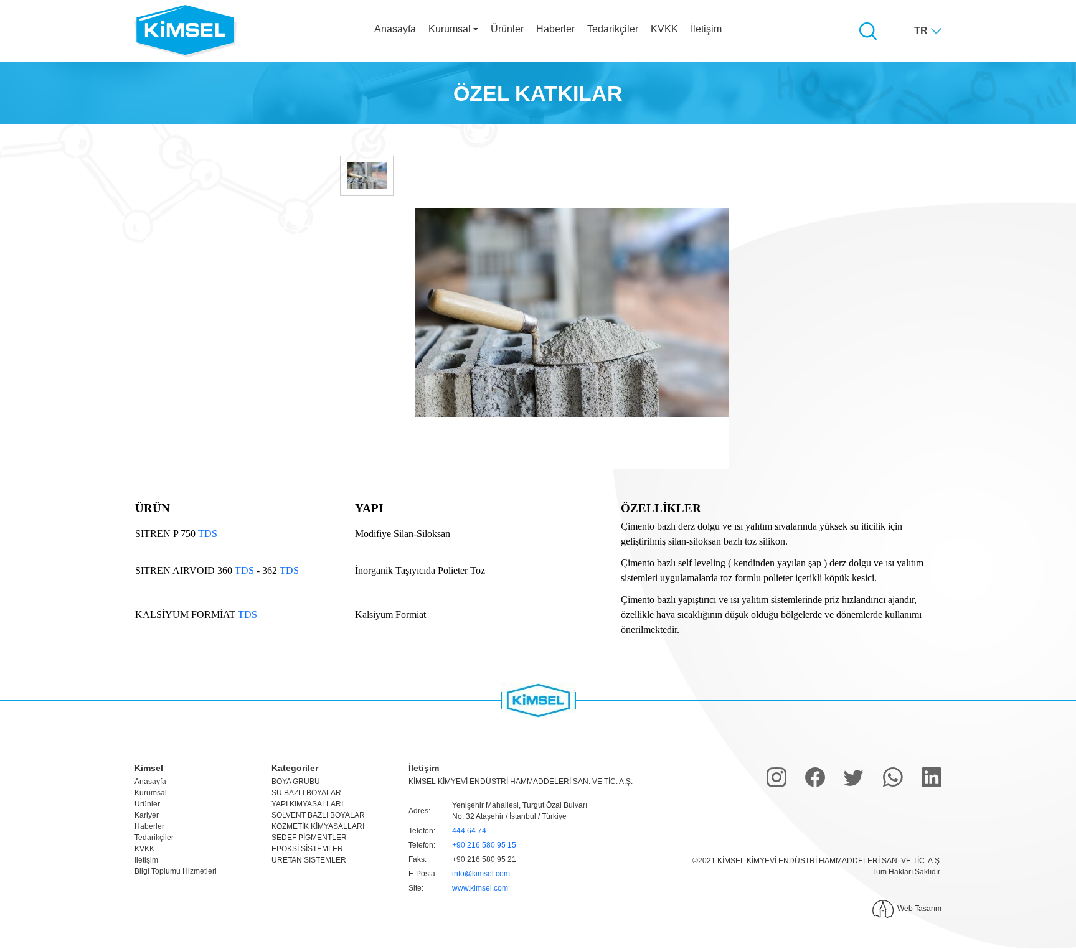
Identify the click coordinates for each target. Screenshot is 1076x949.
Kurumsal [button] (449, 29)
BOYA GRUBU (295, 781)
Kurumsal (150, 792)
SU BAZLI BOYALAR (306, 792)
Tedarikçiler (612, 29)
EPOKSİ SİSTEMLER (307, 848)
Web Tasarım (919, 908)
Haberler (555, 29)
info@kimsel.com (481, 873)
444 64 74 (469, 830)
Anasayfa (395, 29)
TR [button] (921, 31)
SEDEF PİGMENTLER (309, 837)
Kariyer (146, 815)
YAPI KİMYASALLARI (307, 804)
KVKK (664, 29)
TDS (207, 533)
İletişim (706, 29)
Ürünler (507, 29)
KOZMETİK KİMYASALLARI (317, 826)
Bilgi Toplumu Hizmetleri (175, 871)
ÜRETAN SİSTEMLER (308, 860)
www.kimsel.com (480, 888)
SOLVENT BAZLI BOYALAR (318, 815)
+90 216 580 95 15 (484, 845)
